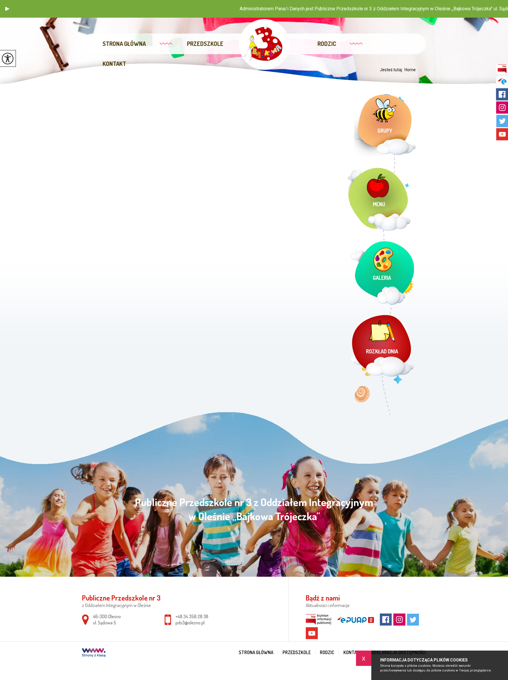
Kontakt (114, 63)
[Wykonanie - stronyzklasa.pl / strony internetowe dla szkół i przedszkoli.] (94, 653)
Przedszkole (205, 43)
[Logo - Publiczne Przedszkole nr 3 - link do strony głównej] (264, 44)
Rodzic (326, 43)
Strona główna (124, 43)
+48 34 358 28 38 (192, 616)
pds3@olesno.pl (190, 623)
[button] (7, 9)
